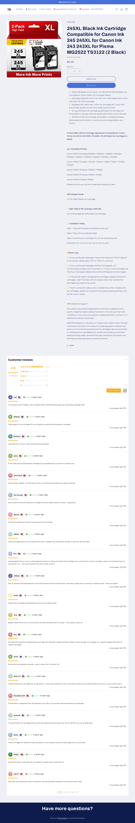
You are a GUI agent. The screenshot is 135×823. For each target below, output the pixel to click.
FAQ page (62, 818)
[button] (116, 9)
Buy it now (91, 85)
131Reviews (13, 376)
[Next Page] (77, 792)
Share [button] (72, 345)
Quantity (70, 66)
